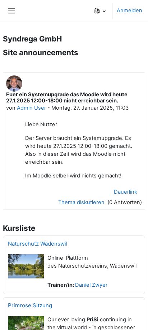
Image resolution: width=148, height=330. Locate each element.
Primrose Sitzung (30, 305)
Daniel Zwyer (91, 285)
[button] (100, 11)
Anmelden (129, 10)
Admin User (31, 108)
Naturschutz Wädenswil (38, 243)
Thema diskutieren (82, 202)
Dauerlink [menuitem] (125, 192)
